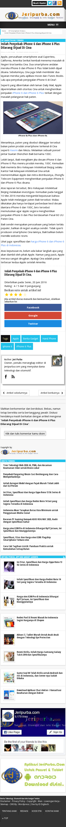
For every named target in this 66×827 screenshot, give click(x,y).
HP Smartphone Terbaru (12, 40)
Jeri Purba (11, 52)
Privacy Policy (18, 801)
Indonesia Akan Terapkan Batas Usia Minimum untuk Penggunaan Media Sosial (30, 511)
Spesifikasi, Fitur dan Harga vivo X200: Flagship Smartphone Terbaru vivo (27, 538)
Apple (16, 338)
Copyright (31, 801)
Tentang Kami (9, 811)
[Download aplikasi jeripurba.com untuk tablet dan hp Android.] (33, 775)
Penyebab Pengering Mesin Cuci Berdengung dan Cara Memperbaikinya (30, 475)
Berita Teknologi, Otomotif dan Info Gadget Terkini (20, 798)
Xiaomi (14, 150)
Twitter (33, 323)
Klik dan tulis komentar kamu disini (25, 433)
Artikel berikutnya (51, 392)
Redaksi (24, 811)
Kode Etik (37, 811)
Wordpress (23, 804)
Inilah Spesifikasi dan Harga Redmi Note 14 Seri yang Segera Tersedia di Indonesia (30, 502)
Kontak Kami (52, 811)
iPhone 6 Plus (23, 346)
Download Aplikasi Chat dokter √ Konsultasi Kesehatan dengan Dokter (39, 691)
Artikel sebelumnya (16, 392)
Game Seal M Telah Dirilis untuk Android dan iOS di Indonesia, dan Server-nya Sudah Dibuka (40, 675)
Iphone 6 (7, 346)
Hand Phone (49, 338)
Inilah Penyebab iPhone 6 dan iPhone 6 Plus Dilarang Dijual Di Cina (30, 45)
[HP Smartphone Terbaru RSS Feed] (64, 557)
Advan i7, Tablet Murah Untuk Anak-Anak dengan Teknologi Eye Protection (38, 636)
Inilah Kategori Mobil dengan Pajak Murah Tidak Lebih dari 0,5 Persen (31, 484)
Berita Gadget (30, 338)
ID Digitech (43, 804)
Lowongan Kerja (51, 801)
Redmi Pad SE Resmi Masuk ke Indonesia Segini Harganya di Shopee (37, 619)
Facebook (33, 307)
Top (6, 818)
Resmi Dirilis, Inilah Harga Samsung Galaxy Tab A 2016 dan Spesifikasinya (39, 653)
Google (33, 315)
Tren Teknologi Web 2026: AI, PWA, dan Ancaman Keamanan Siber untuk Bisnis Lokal (27, 466)
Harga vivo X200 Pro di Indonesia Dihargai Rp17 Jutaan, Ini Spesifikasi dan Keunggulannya (32, 529)
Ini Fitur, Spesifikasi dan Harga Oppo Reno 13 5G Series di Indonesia (32, 493)
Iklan (40, 801)
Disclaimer (5, 801)
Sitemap (4, 804)
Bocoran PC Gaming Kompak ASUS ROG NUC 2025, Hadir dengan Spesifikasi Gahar (30, 520)
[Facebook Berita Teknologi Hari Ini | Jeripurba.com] (33, 731)
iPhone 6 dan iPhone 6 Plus (28, 93)
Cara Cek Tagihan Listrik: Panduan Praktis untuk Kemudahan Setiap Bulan (28, 547)
